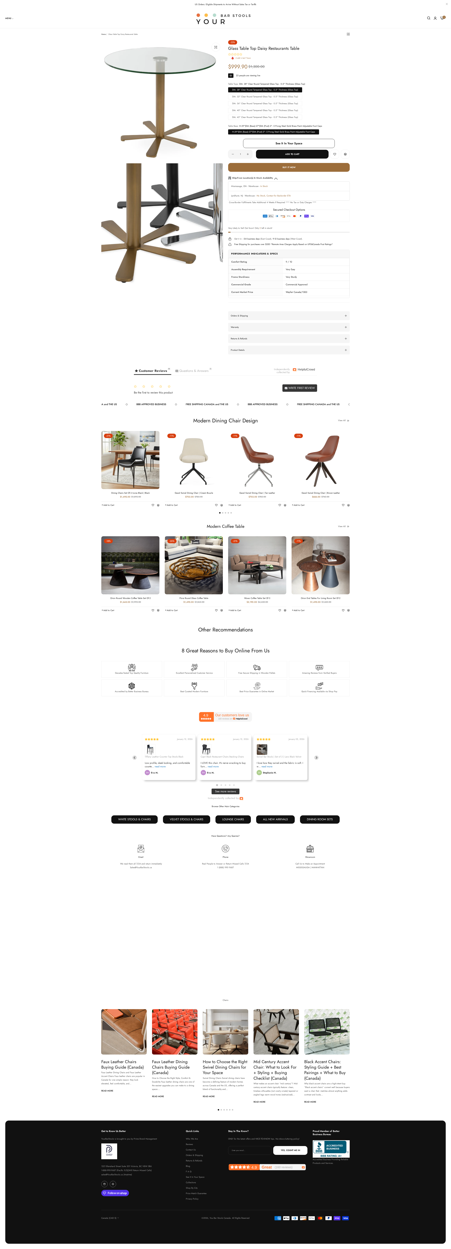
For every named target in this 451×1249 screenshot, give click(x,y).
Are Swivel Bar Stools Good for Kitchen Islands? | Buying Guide (173, 948)
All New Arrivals (275, 819)
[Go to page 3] (225, 785)
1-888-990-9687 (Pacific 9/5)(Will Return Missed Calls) (126, 1170)
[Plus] (248, 154)
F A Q (188, 1171)
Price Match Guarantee (196, 1193)
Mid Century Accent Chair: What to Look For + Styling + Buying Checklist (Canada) (275, 1070)
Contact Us (191, 1149)
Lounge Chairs (233, 819)
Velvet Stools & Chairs (186, 819)
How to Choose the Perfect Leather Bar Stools (124, 946)
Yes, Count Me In (290, 1150)
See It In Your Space (289, 143)
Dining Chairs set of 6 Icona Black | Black (130, 493)
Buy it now (289, 167)
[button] (334, 154)
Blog (188, 1166)
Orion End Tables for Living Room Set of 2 (320, 598)
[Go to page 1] (217, 785)
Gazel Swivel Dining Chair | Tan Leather (257, 493)
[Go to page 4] (229, 785)
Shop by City (191, 1188)
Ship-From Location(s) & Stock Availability (252, 178)
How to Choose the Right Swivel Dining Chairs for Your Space (225, 1067)
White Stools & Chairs (134, 819)
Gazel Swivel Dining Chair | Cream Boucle (194, 493)
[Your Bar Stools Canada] (225, 18)
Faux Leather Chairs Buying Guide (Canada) (122, 1064)
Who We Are (192, 1138)
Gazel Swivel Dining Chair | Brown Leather (321, 493)
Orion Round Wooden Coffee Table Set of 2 (130, 598)
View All (342, 420)
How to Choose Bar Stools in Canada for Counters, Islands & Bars (225, 948)
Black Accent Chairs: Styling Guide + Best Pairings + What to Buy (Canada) (325, 1070)
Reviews (189, 1144)
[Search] (428, 18)
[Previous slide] (134, 758)
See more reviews (225, 791)
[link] (10, 18)
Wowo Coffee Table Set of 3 (257, 598)
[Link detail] (104, 1184)
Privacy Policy (192, 1198)
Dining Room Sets (320, 819)
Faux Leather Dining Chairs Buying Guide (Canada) (171, 1067)
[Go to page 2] (221, 785)
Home (103, 34)
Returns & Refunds (194, 1160)
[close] (446, 4)
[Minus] (233, 154)
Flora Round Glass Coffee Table (194, 598)
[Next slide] (316, 758)
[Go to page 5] (234, 785)
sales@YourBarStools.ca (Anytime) (116, 1174)
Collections (191, 1182)
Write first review (301, 388)
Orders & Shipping (194, 1155)
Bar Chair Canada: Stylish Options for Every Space (276, 948)
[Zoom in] (215, 47)
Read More (107, 972)
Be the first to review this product (153, 393)
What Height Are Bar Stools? (323, 946)
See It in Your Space (195, 1177)
